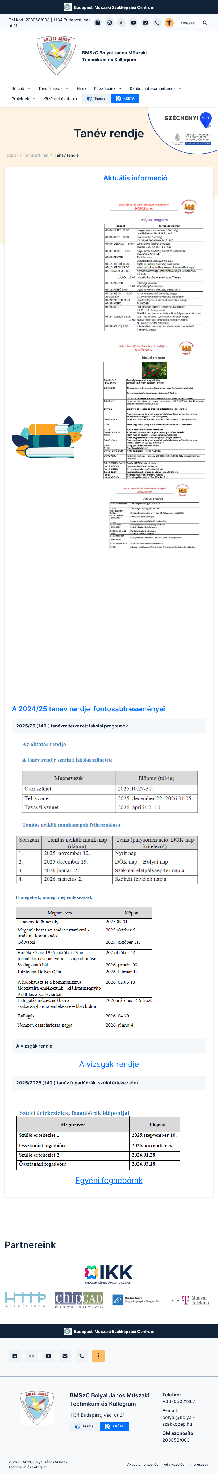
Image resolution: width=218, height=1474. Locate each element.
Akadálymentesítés (142, 1464)
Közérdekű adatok (60, 98)
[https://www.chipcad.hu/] (79, 1300)
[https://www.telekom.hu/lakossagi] (191, 1300)
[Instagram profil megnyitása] (109, 22)
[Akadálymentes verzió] (169, 22)
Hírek (82, 88)
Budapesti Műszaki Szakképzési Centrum (114, 7)
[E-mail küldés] (145, 22)
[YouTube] (48, 1356)
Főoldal (11, 155)
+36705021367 (178, 1401)
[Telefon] (82, 1356)
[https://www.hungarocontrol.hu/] (136, 1300)
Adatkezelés (174, 1464)
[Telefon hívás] (157, 22)
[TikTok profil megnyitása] (121, 22)
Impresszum (199, 1464)
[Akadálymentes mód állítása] (98, 1356)
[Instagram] (31, 1356)
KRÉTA (129, 98)
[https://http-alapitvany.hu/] (26, 1300)
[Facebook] (15, 1356)
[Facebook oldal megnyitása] (97, 22)
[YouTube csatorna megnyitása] (133, 22)
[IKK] (109, 1274)
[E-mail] (65, 1356)
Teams (99, 98)
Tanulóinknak (36, 155)
